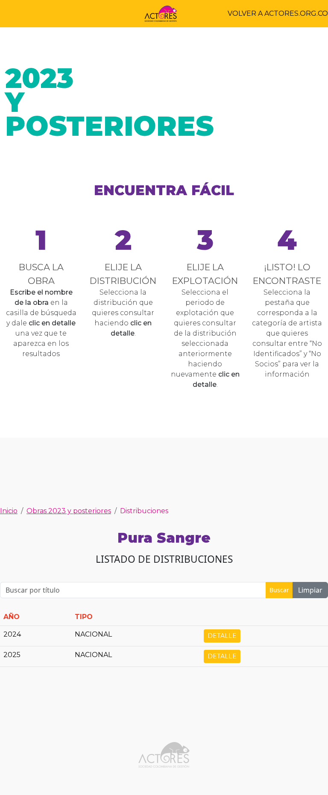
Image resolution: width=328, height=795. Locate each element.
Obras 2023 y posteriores (68, 511)
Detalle (222, 636)
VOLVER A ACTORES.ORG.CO (278, 13)
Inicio (9, 511)
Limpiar (310, 590)
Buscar (279, 590)
